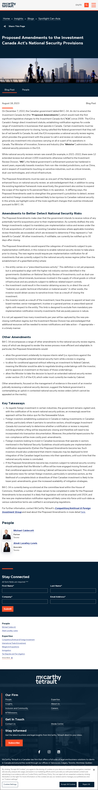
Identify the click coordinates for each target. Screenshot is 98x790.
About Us (55, 704)
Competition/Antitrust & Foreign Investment (18, 640)
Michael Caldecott (24, 530)
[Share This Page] (4, 26)
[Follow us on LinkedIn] (59, 752)
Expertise (55, 700)
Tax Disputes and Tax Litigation (13, 654)
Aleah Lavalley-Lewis (25, 543)
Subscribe (14, 742)
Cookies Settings (10, 784)
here (83, 512)
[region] (49, 778)
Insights (18, 18)
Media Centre (57, 724)
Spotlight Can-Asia (49, 18)
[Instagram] (49, 752)
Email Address (58, 597)
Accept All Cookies (68, 784)
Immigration (6, 650)
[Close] (94, 770)
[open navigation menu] (93, 5)
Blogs (31, 18)
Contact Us (10, 724)
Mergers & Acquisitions (10, 647)
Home (6, 18)
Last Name (56, 586)
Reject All (86, 784)
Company (7, 597)
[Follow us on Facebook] (39, 752)
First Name (8, 586)
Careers (54, 708)
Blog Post (10, 90)
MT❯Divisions (11, 713)
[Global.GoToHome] (9, 5)
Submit (8, 608)
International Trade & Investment (14, 643)
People (25, 90)
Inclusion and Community (16, 708)
